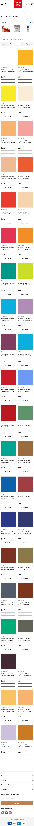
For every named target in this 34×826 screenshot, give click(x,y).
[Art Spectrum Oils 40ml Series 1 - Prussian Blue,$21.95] (25, 519)
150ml (6, 34)
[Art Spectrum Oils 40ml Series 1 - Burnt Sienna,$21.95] (8, 555)
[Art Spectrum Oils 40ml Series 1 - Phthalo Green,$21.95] (8, 271)
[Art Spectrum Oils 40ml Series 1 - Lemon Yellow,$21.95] (8, 93)
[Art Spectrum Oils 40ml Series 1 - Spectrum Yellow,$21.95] (25, 57)
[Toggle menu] (2, 4)
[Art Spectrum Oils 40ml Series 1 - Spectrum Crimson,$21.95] (8, 235)
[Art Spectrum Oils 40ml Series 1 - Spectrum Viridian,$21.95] (25, 413)
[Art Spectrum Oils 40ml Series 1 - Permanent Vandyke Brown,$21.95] (25, 590)
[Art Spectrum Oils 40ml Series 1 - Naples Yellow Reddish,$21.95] (25, 128)
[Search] (6, 4)
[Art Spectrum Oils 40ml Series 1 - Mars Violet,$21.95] (8, 342)
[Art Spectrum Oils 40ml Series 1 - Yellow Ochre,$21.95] (25, 235)
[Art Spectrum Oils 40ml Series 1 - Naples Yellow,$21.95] (25, 93)
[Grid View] (27, 44)
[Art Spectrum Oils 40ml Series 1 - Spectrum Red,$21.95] (8, 377)
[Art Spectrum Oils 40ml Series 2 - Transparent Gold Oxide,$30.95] (25, 733)
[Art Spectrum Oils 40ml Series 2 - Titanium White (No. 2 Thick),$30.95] (25, 661)
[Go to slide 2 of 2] (32, 22)
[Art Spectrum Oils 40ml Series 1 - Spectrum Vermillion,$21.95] (25, 164)
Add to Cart (8, 81)
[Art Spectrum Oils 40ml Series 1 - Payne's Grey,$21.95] (8, 590)
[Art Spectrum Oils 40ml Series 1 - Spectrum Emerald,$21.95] (8, 448)
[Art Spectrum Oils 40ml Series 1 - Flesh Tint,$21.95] (25, 200)
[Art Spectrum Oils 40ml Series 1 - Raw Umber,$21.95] (25, 626)
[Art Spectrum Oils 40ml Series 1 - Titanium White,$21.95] (8, 57)
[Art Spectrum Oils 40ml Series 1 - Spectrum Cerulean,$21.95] (8, 306)
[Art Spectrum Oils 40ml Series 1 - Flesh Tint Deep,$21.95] (8, 164)
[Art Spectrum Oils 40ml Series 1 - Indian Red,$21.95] (25, 484)
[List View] (30, 44)
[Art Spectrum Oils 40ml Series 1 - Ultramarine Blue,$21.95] (8, 519)
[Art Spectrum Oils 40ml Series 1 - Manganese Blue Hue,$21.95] (25, 342)
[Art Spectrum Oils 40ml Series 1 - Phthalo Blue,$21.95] (8, 484)
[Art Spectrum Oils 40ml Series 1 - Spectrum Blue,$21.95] (25, 377)
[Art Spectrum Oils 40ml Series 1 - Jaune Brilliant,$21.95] (8, 128)
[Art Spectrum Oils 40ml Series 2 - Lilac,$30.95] (8, 733)
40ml (28, 34)
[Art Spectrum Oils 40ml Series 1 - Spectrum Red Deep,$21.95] (8, 413)
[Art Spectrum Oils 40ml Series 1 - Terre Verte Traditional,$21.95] (25, 555)
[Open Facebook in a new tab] (6, 812)
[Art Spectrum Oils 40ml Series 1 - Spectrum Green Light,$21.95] (25, 271)
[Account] (27, 4)
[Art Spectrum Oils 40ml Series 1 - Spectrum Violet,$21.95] (25, 306)
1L (17, 34)
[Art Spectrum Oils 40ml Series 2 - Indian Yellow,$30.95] (8, 697)
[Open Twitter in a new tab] (2, 812)
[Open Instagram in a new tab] (10, 812)
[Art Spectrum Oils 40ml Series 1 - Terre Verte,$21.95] (8, 626)
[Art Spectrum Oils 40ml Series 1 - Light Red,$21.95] (8, 200)
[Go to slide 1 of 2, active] (30, 22)
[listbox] (15, 43)
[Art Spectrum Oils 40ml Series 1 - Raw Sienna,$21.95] (25, 448)
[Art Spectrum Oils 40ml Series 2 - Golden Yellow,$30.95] (25, 697)
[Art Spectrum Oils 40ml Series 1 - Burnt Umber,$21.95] (8, 661)
